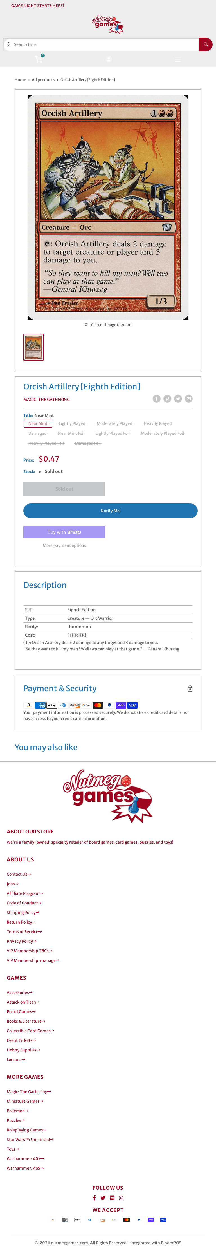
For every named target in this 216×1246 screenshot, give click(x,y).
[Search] (206, 44)
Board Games (19, 1011)
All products (43, 79)
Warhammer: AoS (23, 1168)
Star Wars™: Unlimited (28, 1139)
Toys (11, 1149)
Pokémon (16, 1110)
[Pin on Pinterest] (167, 399)
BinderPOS (171, 1242)
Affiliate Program (23, 893)
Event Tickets (19, 1040)
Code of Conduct (22, 903)
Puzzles (14, 1120)
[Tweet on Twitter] (178, 399)
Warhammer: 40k (23, 1158)
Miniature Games (23, 1101)
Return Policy (19, 922)
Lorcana (14, 1059)
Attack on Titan (21, 1002)
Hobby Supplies (22, 1050)
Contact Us (17, 874)
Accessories (18, 992)
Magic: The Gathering (46, 399)
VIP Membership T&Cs (28, 950)
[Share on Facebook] (157, 399)
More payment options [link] (64, 545)
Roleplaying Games (25, 1130)
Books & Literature (24, 1021)
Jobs (11, 883)
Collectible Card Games (29, 1030)
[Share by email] (189, 399)
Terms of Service (22, 931)
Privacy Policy (20, 941)
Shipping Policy (21, 912)
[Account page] (108, 59)
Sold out (64, 489)
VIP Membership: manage (31, 960)
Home (20, 79)
